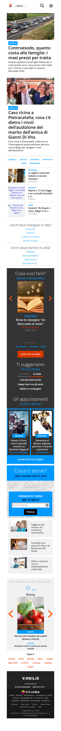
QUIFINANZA (24, 701)
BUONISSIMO (35, 701)
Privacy (34, 704)
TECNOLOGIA (34, 163)
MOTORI (30, 659)
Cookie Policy (45, 704)
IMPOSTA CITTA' (39, 687)
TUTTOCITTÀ (38, 698)
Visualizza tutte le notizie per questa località (30, 647)
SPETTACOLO (47, 159)
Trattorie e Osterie (30, 236)
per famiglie (21, 346)
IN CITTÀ (24, 663)
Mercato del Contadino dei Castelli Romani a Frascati (31, 637)
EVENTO (30, 632)
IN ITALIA (36, 663)
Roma (30, 594)
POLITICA (23, 159)
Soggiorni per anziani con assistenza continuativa (38, 528)
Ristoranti (30, 229)
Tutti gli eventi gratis (30, 379)
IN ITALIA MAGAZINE (23, 687)
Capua (19, 5)
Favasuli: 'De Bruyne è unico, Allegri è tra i (39, 209)
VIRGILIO (19, 695)
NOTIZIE (30, 643)
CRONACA (13, 108)
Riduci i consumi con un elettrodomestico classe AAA (39, 565)
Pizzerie (30, 232)
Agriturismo (30, 259)
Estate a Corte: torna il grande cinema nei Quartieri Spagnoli (19, 445)
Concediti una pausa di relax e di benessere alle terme (40, 547)
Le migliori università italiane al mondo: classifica (38, 175)
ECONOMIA (34, 159)
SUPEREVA (45, 701)
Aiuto (40, 707)
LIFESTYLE (13, 43)
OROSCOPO (13, 663)
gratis (43, 346)
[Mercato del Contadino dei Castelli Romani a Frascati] (32, 614)
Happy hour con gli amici (30, 384)
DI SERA (37, 374)
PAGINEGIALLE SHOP (44, 695)
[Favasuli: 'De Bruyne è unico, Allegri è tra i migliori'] (16, 208)
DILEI (46, 698)
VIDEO (40, 659)
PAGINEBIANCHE (26, 698)
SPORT (23, 163)
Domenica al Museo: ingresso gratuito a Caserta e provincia (42, 445)
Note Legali (25, 704)
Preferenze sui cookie (27, 707)
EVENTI (30, 667)
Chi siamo (14, 704)
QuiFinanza (32, 181)
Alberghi (30, 251)
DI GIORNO (23, 374)
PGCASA (16, 698)
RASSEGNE (30, 316)
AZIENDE (48, 663)
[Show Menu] (51, 6)
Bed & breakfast (30, 255)
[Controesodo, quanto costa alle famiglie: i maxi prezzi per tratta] (30, 26)
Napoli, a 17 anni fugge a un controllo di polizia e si (40, 193)
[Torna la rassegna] (32, 299)
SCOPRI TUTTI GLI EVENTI (31, 354)
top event (33, 346)
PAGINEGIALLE (29, 695)
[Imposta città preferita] (10, 5)
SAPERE (49, 659)
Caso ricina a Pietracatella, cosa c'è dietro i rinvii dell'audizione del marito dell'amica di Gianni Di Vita (29, 125)
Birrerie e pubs (30, 240)
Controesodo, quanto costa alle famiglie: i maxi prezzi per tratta (29, 52)
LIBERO (12, 695)
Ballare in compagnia (30, 388)
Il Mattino (32, 199)
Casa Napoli (32, 214)
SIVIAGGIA (15, 701)
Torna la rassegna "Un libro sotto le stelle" (30, 322)
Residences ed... (31, 263)
